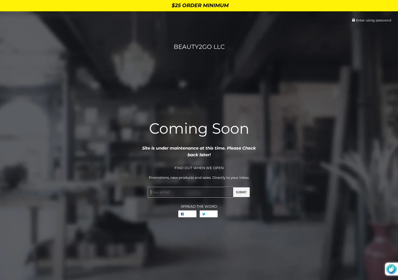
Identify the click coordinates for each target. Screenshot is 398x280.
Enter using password (373, 20)
